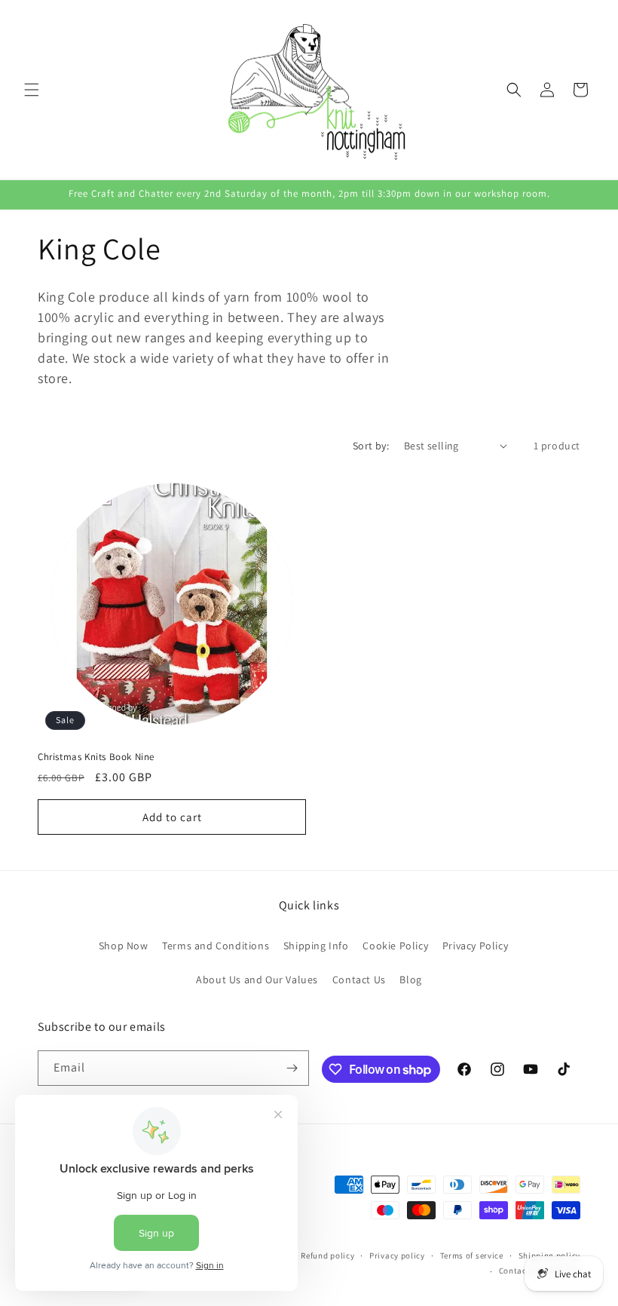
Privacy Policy (475, 945)
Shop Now (123, 945)
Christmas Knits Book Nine (96, 757)
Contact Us (359, 979)
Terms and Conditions (215, 945)
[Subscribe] (291, 1068)
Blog (410, 979)
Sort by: (371, 445)
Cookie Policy (395, 945)
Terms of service (471, 1255)
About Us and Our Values (257, 979)
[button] (31, 89)
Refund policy (327, 1255)
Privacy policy (397, 1255)
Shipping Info (316, 945)
